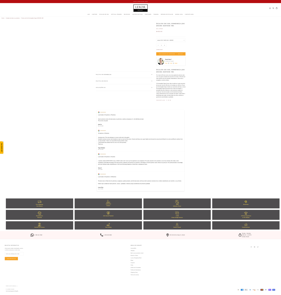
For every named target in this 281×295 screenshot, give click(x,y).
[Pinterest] (170, 100)
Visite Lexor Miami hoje (140, 1)
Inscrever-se (11, 258)
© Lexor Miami (10, 289)
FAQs (132, 265)
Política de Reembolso (103, 74)
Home (2, 18)
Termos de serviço (135, 274)
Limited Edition (137, 14)
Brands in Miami (134, 255)
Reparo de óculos (167, 14)
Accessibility (133, 248)
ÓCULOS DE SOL (104, 14)
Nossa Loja (179, 14)
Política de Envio (102, 81)
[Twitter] (168, 100)
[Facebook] (166, 100)
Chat (166, 63)
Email (176, 63)
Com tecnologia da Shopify (12, 291)
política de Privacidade (136, 267)
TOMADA (156, 14)
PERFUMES (148, 14)
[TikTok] (257, 247)
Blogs (132, 260)
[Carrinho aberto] (276, 8)
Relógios (127, 14)
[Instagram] (254, 247)
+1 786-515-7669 (38, 235)
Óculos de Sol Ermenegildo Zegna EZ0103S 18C (32, 18)
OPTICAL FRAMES (116, 14)
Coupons (133, 262)
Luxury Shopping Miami (136, 258)
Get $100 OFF (2, 147)
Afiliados (133, 250)
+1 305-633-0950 (107, 235)
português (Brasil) (11, 285)
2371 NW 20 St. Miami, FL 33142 (177, 235)
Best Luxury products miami (137, 253)
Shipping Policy (134, 272)
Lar (88, 14)
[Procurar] (273, 8)
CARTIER (94, 14)
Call (171, 63)
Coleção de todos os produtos (13, 18)
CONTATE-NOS (189, 14)
